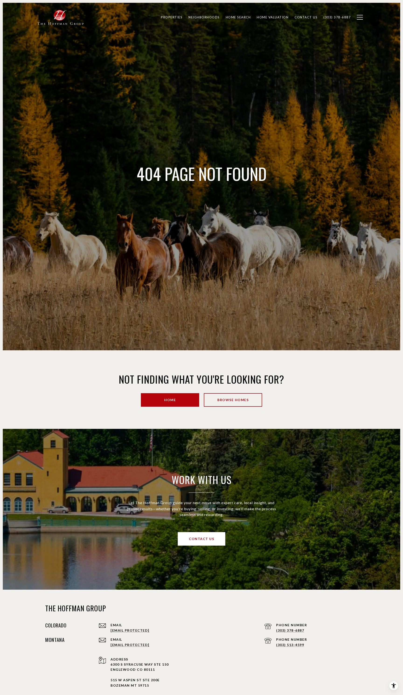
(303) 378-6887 (290, 630)
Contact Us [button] (201, 539)
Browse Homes (233, 400)
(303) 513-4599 (290, 645)
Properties (171, 17)
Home (170, 400)
